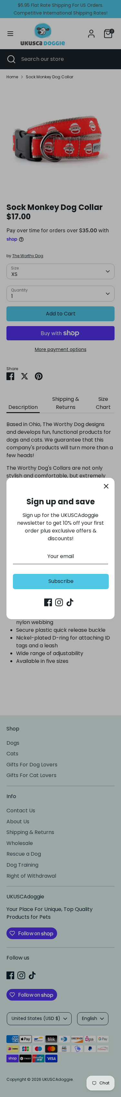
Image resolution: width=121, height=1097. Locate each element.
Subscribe (61, 581)
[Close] (106, 486)
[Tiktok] (70, 602)
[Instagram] (59, 602)
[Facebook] (48, 602)
